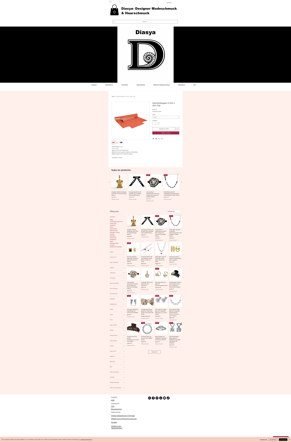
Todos (111, 219)
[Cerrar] (289, 439)
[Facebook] (153, 398)
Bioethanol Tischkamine (116, 246)
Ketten (111, 241)
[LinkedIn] (160, 398)
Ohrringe (112, 234)
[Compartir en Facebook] (153, 139)
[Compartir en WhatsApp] (159, 139)
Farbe (154, 114)
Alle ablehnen (273, 439)
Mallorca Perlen (114, 230)
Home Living (113, 237)
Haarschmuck (113, 228)
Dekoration (112, 236)
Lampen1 (112, 245)
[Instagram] (149, 398)
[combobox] (165, 117)
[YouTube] (164, 398)
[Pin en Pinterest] (156, 139)
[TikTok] (168, 398)
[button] (114, 10)
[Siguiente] (182, 182)
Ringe (111, 227)
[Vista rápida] (119, 182)
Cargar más (154, 351)
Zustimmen (283, 439)
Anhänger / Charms (115, 232)
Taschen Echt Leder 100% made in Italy (116, 222)
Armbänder (112, 225)
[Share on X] (162, 139)
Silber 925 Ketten (114, 243)
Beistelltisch (113, 239)
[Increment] (158, 123)
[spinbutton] (155, 123)
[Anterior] (109, 182)
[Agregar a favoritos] (177, 129)
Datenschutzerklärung (86, 439)
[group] (145, 188)
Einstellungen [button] (263, 439)
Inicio (113, 96)
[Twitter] (157, 398)
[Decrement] (153, 123)
